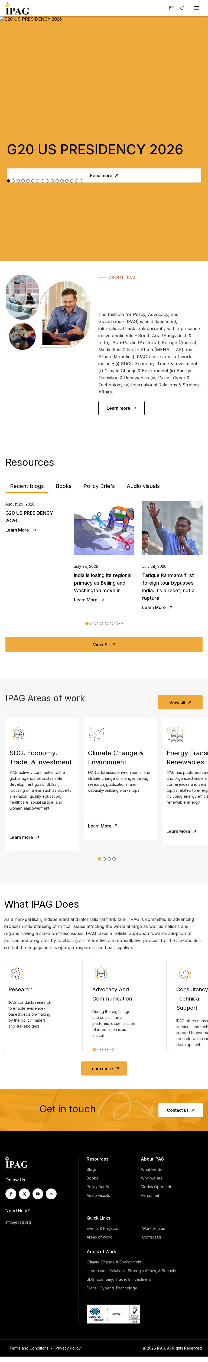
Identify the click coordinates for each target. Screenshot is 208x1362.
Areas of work (99, 1237)
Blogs (92, 1169)
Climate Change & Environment (114, 1262)
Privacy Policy (68, 1348)
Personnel (150, 1195)
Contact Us (152, 1237)
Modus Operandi (156, 1186)
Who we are (152, 1178)
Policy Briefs (99, 486)
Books (64, 486)
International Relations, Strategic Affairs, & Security (131, 1270)
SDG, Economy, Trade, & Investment (119, 1279)
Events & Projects (102, 1228)
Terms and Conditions (28, 1348)
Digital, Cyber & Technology (112, 1288)
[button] (87, 623)
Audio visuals (143, 486)
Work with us (153, 1228)
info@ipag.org (18, 1222)
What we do (151, 1169)
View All (101, 644)
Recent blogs (27, 486)
